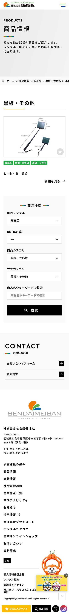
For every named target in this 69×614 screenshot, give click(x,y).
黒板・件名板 (53, 81)
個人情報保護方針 (14, 574)
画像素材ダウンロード (19, 522)
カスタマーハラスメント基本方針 (20, 591)
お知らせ (10, 507)
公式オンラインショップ (21, 536)
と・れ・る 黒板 (15, 173)
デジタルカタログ (16, 529)
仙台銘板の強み (14, 464)
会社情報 (10, 478)
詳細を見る (52, 181)
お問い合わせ (13, 543)
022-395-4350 (19, 449)
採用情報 (10, 514)
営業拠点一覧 (13, 493)
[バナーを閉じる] (66, 575)
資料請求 (12, 374)
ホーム (11, 81)
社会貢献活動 (13, 486)
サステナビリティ (16, 500)
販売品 (37, 81)
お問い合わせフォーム (21, 363)
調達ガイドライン (14, 584)
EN (7, 561)
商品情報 (24, 81)
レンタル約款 (11, 579)
